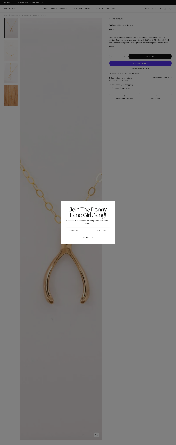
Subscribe (102, 230)
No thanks (88, 238)
